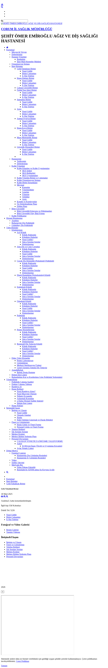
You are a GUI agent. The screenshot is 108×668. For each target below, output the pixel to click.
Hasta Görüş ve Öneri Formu (29, 424)
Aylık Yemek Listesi (25, 448)
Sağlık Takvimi (18, 462)
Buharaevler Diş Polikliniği (23, 223)
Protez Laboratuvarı (25, 360)
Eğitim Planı (22, 206)
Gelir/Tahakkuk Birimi (26, 69)
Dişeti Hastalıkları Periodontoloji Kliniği (33, 275)
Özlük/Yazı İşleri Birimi (27, 90)
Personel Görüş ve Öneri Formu (30, 427)
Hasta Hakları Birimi (25, 78)
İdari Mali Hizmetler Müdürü (29, 61)
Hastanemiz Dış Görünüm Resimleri (32, 455)
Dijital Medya (12, 451)
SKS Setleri (27, 171)
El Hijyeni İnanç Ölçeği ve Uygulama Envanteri (42, 446)
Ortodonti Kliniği (24, 301)
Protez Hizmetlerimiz (25, 330)
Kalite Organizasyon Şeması (28, 180)
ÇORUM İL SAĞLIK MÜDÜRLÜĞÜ (26, 29)
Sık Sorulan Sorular (20, 432)
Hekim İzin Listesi (19, 375)
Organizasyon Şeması (21, 64)
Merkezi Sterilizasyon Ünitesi (29, 365)
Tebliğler (26, 197)
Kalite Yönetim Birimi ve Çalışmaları (32, 178)
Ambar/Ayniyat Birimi (26, 118)
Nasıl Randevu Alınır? (26, 391)
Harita (19, 417)
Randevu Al (17, 387)
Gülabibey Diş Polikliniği (22, 225)
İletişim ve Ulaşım (19, 410)
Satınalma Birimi (24, 99)
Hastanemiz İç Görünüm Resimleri (31, 458)
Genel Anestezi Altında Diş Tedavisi (32, 368)
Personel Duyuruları (20, 439)
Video (14, 460)
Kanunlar (26, 187)
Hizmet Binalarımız (14, 218)
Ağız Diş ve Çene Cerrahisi (28, 247)
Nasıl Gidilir (27, 71)
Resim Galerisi (12, 530)
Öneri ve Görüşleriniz (21, 422)
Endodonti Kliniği (24, 287)
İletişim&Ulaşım (13, 408)
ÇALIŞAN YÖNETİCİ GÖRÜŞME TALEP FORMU (40, 441)
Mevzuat (20, 185)
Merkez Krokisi (18, 434)
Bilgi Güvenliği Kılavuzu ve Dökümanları (34, 211)
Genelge (25, 192)
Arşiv (19, 109)
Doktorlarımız (28, 244)
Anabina (15, 220)
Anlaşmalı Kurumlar (25, 398)
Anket (19, 443)
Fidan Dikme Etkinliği (26, 467)
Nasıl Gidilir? (27, 239)
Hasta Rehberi (17, 389)
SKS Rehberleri (28, 173)
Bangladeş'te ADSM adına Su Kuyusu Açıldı (35, 470)
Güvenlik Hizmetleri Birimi (28, 147)
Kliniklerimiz (17, 230)
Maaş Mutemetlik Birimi (27, 137)
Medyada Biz (17, 465)
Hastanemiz (16, 159)
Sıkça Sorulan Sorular (31, 242)
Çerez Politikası (22, 661)
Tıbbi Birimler (12, 228)
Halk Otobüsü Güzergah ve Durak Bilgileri (35, 420)
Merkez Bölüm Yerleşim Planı (24, 436)
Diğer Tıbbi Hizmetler (21, 358)
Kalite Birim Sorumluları (27, 182)
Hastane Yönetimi (19, 57)
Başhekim (21, 59)
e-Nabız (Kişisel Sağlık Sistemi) (30, 401)
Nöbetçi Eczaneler (24, 396)
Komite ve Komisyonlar (27, 201)
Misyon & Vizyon (19, 52)
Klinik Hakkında (29, 235)
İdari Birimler (17, 66)
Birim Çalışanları (29, 73)
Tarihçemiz (21, 161)
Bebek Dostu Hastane (26, 372)
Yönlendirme (11, 379)
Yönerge (25, 194)
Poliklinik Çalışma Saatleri (23, 382)
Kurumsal (10, 50)
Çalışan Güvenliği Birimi (27, 88)
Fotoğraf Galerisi (19, 453)
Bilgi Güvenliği (18, 209)
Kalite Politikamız (19, 216)
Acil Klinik (21, 232)
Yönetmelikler (28, 190)
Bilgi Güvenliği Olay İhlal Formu (31, 213)
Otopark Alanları (24, 415)
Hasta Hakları (17, 406)
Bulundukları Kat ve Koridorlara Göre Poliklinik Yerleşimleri (37, 377)
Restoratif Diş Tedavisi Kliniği (29, 344)
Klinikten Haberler (30, 237)
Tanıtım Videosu (13, 532)
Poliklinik (21, 315)
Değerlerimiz (17, 54)
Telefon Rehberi (18, 429)
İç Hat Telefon (28, 76)
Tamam (4, 666)
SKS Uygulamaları (30, 175)
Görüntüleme (22, 363)
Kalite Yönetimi (18, 166)
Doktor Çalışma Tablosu (22, 384)
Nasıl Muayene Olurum (26, 394)
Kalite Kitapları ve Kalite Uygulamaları (33, 168)
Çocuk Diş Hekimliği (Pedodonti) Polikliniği (35, 261)
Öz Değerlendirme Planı (27, 204)
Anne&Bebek (17, 370)
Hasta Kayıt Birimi (25, 128)
